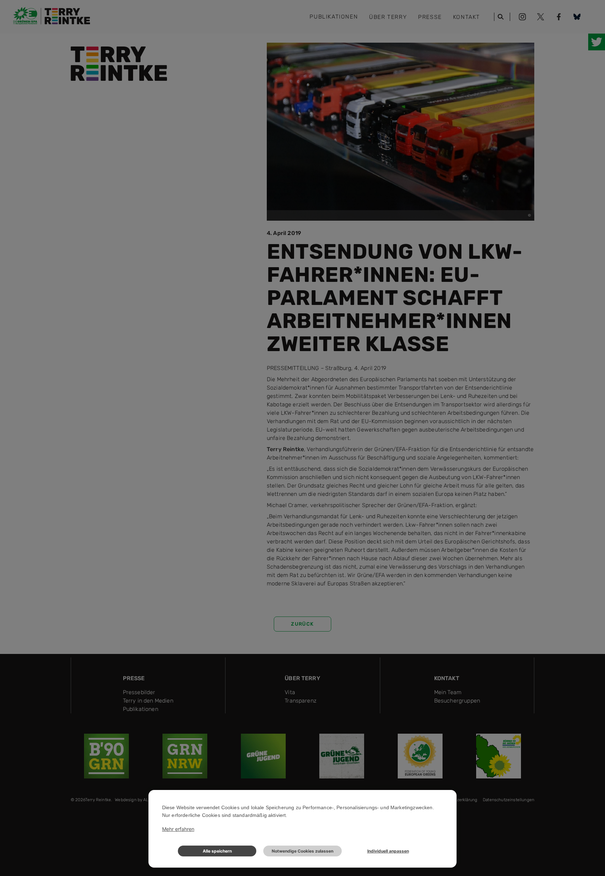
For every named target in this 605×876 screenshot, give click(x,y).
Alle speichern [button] (217, 851)
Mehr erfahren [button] (178, 829)
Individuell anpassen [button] (388, 851)
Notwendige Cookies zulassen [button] (302, 851)
